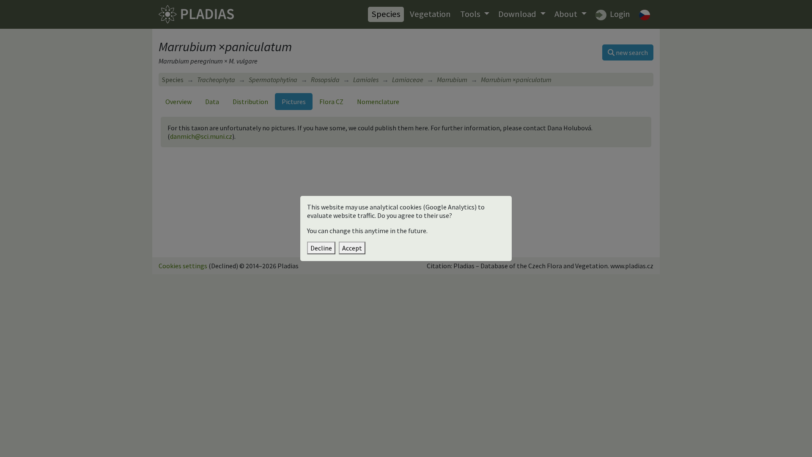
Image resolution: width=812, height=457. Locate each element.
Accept (352, 248)
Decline (321, 248)
